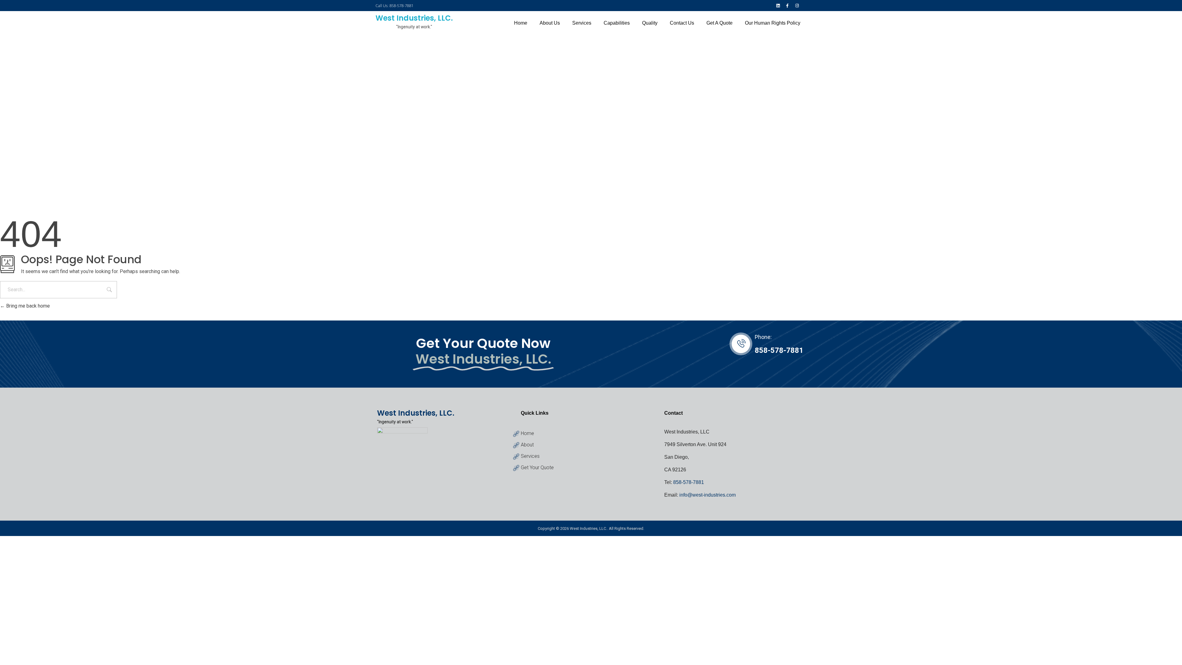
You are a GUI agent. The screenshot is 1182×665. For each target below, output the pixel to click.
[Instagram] (797, 5)
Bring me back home (27, 306)
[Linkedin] (777, 5)
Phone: (763, 337)
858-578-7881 (779, 350)
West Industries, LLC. (414, 18)
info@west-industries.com (707, 495)
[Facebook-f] (787, 5)
